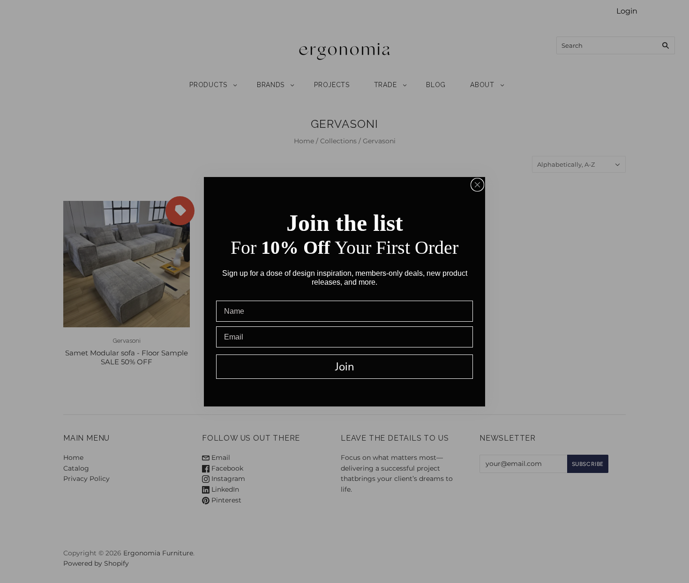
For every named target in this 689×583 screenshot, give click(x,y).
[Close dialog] (477, 185)
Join (344, 366)
